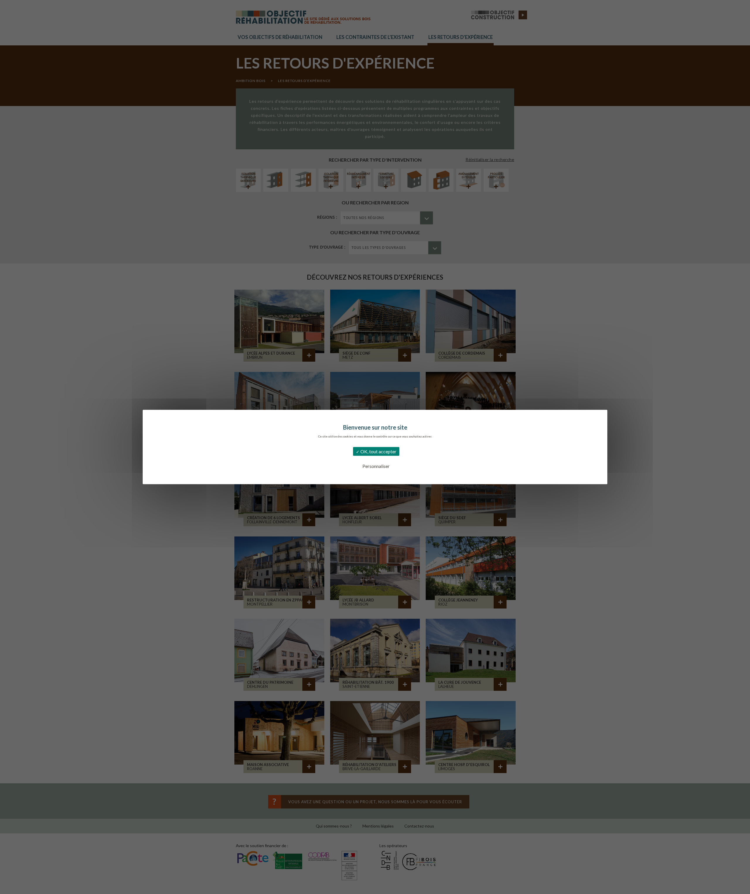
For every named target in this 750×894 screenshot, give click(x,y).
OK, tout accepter (377, 451)
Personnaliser (376, 466)
